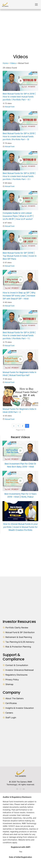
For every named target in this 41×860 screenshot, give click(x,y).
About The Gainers (14, 698)
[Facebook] (17, 789)
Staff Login (10, 717)
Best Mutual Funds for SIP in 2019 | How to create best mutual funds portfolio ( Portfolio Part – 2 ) (19, 176)
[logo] (5, 4)
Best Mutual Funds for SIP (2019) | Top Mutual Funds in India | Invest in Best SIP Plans (19, 256)
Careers (9, 713)
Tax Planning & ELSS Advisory (19, 642)
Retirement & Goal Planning (18, 637)
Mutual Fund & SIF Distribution (20, 632)
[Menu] (36, 4)
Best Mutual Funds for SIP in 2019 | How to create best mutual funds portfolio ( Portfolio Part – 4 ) (19, 96)
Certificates (11, 703)
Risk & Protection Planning (18, 646)
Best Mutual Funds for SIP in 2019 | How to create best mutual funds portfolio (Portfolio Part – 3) (19, 136)
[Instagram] (20, 789)
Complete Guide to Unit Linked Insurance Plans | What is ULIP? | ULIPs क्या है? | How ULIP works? (18, 216)
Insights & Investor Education (19, 708)
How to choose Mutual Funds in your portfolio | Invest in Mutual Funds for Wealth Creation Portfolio (20, 527)
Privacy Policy (12, 679)
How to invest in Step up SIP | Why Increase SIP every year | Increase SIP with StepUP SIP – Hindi (19, 295)
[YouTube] (24, 789)
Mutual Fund (9, 107)
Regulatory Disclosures (16, 675)
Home (5, 63)
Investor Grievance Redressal (19, 670)
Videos (13, 63)
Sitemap (9, 684)
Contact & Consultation (16, 665)
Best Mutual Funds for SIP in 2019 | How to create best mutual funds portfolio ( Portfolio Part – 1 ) (19, 335)
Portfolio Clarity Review (16, 627)
